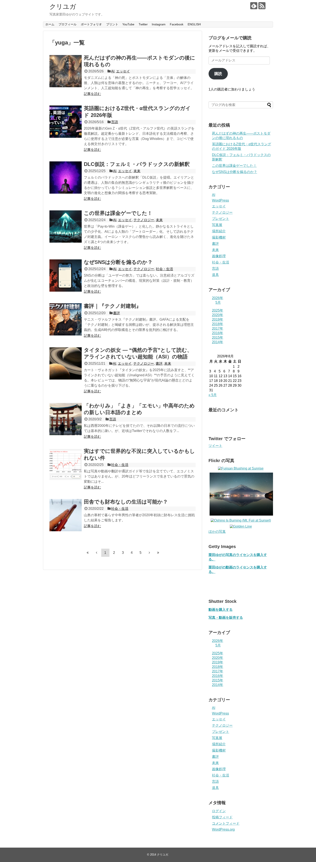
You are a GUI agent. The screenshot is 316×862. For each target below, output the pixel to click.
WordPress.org (223, 829)
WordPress (220, 200)
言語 (114, 122)
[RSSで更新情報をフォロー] (261, 5)
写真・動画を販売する (226, 617)
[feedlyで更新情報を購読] (253, 5)
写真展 (217, 225)
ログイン (219, 811)
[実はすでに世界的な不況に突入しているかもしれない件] (65, 464)
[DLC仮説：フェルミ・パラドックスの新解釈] (65, 177)
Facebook (176, 24)
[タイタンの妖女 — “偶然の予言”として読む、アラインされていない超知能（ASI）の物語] (65, 363)
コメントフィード (225, 823)
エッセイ (123, 71)
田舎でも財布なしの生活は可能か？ (126, 502)
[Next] (149, 552)
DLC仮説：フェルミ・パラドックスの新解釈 (137, 164)
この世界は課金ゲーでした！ (118, 213)
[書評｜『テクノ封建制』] (65, 319)
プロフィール (67, 24)
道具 (215, 275)
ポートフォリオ (91, 24)
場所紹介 (219, 231)
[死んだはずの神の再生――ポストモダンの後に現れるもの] (65, 71)
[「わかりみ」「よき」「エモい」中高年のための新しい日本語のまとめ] (65, 419)
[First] (88, 552)
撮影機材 (219, 237)
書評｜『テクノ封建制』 (112, 306)
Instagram (159, 24)
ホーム (49, 24)
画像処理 (219, 256)
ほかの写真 (217, 531)
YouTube (128, 24)
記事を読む (92, 94)
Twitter (143, 24)
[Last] (158, 552)
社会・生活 (164, 269)
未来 (136, 171)
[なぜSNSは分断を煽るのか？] (65, 275)
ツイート (215, 445)
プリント (112, 24)
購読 (218, 74)
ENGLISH (194, 24)
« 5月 (213, 395)
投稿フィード (222, 817)
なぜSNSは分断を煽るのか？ (118, 262)
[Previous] (96, 552)
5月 (218, 302)
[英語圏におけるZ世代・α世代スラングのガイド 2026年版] (65, 122)
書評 (116, 313)
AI (112, 71)
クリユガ (62, 6)
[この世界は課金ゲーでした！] (65, 226)
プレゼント (220, 218)
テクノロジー (143, 220)
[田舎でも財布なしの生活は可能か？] (65, 515)
